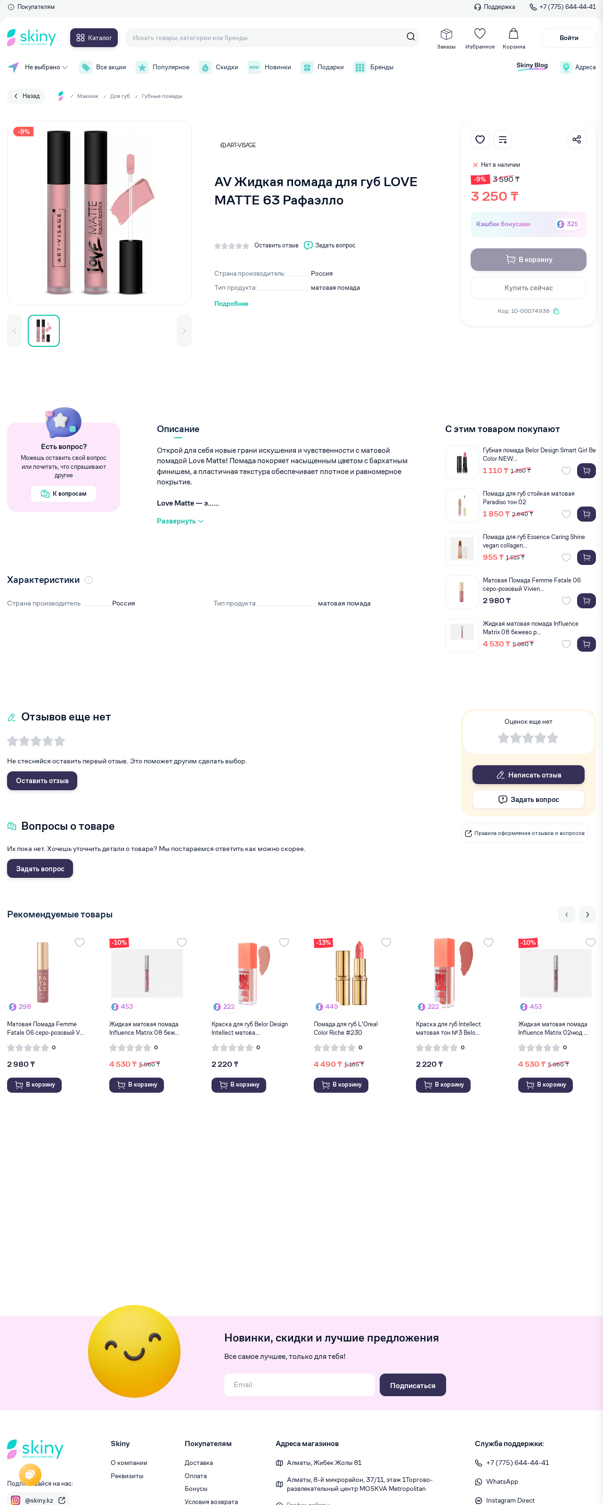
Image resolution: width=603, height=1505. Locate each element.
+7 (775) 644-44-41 (567, 7)
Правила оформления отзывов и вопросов (529, 833)
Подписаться (413, 1385)
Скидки (227, 67)
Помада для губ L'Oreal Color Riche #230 (346, 1028)
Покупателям (36, 7)
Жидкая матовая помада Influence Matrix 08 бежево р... (531, 628)
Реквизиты (127, 1476)
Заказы (446, 46)
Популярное (171, 67)
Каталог (100, 37)
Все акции (111, 67)
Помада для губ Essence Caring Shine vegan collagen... (534, 541)
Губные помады (162, 95)
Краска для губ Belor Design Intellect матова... (250, 1028)
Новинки (278, 67)
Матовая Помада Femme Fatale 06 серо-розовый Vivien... (532, 584)
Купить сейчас (529, 287)
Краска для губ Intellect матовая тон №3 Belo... (448, 1028)
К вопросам (70, 494)
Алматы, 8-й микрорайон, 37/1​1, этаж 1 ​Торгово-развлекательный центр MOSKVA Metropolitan (360, 1484)
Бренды (381, 67)
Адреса (585, 67)
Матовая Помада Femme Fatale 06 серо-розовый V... (45, 1028)
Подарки (331, 67)
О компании (129, 1462)
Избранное (480, 46)
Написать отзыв (535, 774)
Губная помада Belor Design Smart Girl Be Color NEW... (539, 454)
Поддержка (499, 7)
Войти (569, 37)
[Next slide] (587, 914)
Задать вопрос (40, 868)
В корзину (536, 259)
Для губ (120, 95)
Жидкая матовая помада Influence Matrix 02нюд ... (553, 1028)
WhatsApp (502, 1481)
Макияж (87, 95)
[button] (14, 331)
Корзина (514, 46)
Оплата (196, 1476)
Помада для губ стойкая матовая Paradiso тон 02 (529, 498)
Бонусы (196, 1488)
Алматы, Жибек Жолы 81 (324, 1462)
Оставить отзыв (42, 780)
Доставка (199, 1462)
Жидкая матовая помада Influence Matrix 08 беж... (144, 1028)
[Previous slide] (566, 914)
